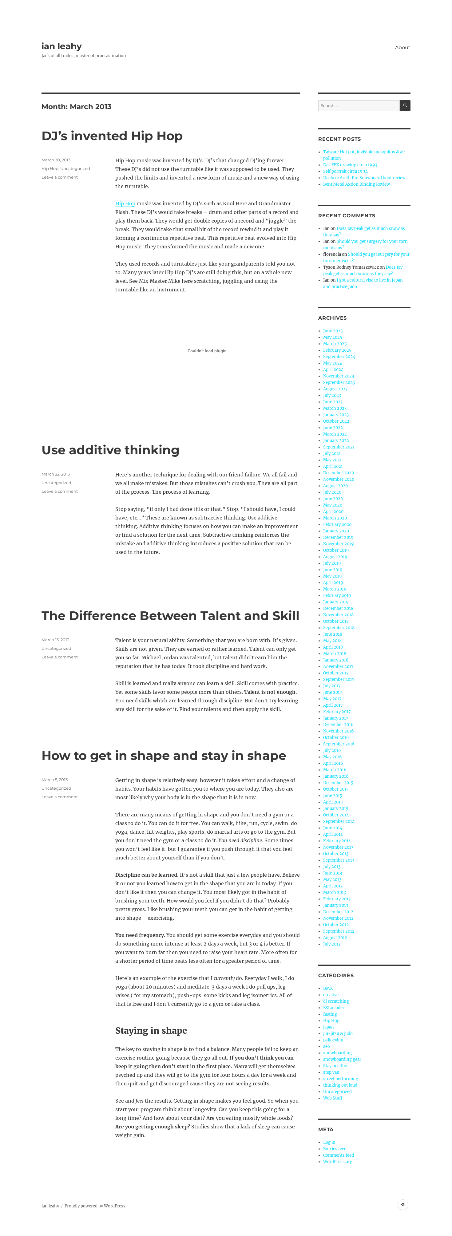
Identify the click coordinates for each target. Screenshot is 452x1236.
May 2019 (332, 576)
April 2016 (333, 763)
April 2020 (333, 511)
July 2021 (332, 453)
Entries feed (335, 1148)
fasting (330, 1014)
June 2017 (332, 692)
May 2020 (332, 505)
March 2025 (335, 343)
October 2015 (336, 789)
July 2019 (332, 563)
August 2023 (335, 389)
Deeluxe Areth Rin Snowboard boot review (364, 177)
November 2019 (338, 544)
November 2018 (338, 615)
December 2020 (338, 473)
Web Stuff (332, 1098)
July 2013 (331, 866)
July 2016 (332, 750)
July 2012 (332, 944)
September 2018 (339, 627)
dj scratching (336, 1001)
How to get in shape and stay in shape (164, 755)
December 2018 (338, 608)
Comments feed (338, 1155)
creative (331, 994)
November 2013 (338, 847)
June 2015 (332, 795)
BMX (328, 988)
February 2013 (337, 899)
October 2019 (336, 550)
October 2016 (336, 737)
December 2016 (338, 724)
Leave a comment (60, 177)
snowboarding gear (342, 1059)
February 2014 (337, 840)
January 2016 (336, 776)
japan (328, 1027)
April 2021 (333, 466)
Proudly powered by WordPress (95, 1206)
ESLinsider (333, 1007)
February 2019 (337, 595)
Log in (329, 1142)
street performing (340, 1078)
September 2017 (339, 679)
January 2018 (335, 660)
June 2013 (332, 873)
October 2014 (336, 815)
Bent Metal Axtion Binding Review (356, 184)
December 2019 (338, 537)
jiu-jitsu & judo (338, 1033)
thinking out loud (340, 1085)
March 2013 (334, 892)
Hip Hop (125, 203)
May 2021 (332, 460)
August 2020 (335, 485)
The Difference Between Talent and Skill (170, 615)
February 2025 (337, 350)
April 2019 (333, 582)
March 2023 (335, 408)
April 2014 (333, 834)
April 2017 (333, 705)
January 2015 (335, 808)
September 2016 (339, 744)
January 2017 (335, 718)
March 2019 (335, 589)
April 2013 (333, 886)
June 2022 (333, 427)
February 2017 (337, 711)
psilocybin (333, 1040)
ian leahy (62, 46)
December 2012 (338, 911)
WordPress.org (337, 1161)
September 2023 (339, 382)
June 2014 (332, 828)
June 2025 (333, 331)
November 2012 (338, 918)
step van (331, 1072)
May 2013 (332, 879)
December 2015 (338, 782)
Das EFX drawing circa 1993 (350, 165)
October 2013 (335, 853)
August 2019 (335, 556)
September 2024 (339, 356)
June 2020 (333, 498)
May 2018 (332, 640)
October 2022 (336, 421)
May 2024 (332, 363)
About (402, 47)
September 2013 (338, 860)
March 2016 (335, 769)
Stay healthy (335, 1065)
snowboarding (337, 1053)
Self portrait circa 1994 (345, 171)
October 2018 (336, 621)
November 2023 (338, 376)
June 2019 (333, 569)
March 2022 (335, 434)
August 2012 (335, 937)
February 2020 (337, 524)
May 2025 (332, 337)
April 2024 (333, 369)
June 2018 (332, 634)
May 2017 (332, 698)
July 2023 (332, 395)
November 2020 (338, 479)
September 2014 (339, 821)
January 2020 (336, 531)
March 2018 (334, 653)
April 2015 (333, 802)
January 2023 (336, 414)
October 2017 (336, 673)
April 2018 (333, 647)
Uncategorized (75, 168)
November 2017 (338, 666)
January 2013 (335, 905)
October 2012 (336, 924)
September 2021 (339, 447)
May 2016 (332, 757)
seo (326, 1046)
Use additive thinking (111, 449)
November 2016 (338, 731)
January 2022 (336, 440)
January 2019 (336, 602)
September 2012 (339, 931)
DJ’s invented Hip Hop (112, 135)
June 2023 (333, 402)
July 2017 (332, 686)
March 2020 (335, 518)
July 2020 (332, 492)
